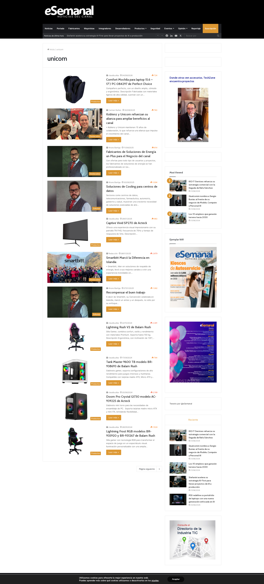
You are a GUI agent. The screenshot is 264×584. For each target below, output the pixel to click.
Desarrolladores (122, 28)
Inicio (52, 49)
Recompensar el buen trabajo (125, 292)
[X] (180, 35)
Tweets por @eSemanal (181, 403)
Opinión (181, 28)
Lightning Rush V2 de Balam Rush (128, 327)
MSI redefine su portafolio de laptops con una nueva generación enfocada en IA (202, 498)
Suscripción (210, 28)
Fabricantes (74, 28)
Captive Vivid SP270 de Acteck (126, 223)
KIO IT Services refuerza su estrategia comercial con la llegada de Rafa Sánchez (202, 184)
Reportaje (196, 28)
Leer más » (113, 100)
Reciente (193, 419)
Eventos (168, 28)
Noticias (49, 28)
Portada (60, 28)
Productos (140, 28)
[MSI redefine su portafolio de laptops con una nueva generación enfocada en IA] (178, 499)
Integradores (105, 28)
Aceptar (176, 579)
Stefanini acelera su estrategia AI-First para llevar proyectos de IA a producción (105, 35)
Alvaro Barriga (114, 147)
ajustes (155, 580)
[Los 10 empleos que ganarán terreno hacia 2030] (178, 218)
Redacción (113, 253)
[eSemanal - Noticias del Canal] (71, 12)
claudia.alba (113, 75)
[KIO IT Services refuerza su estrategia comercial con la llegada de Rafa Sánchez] (178, 185)
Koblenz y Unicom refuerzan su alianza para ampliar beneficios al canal (128, 118)
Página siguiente (147, 469)
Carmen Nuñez (114, 110)
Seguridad (155, 28)
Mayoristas (89, 28)
